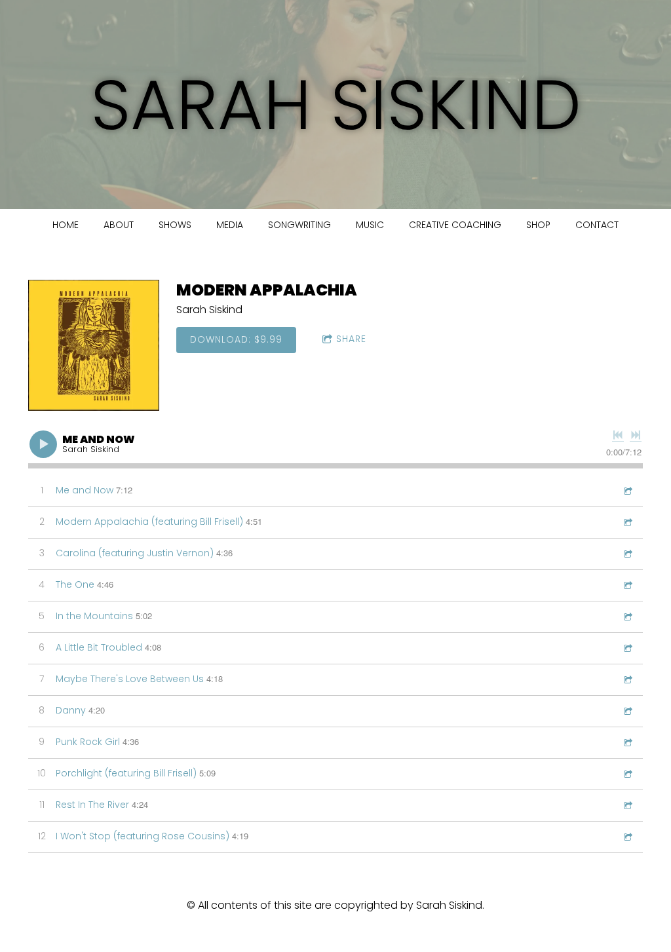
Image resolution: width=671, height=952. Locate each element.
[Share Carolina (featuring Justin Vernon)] (627, 553)
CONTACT (597, 224)
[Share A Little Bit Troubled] (627, 647)
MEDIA (229, 224)
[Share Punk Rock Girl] (627, 742)
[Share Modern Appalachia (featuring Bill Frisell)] (627, 522)
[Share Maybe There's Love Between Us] (627, 679)
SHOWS (175, 224)
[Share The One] (627, 585)
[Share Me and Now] (627, 490)
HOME (65, 224)
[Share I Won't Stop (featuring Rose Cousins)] (627, 836)
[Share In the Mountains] (627, 616)
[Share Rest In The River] (627, 805)
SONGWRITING (299, 224)
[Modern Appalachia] (93, 345)
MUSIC (370, 224)
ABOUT (119, 224)
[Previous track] (618, 435)
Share (351, 338)
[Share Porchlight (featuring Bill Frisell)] (627, 773)
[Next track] (636, 435)
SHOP (538, 224)
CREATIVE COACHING (455, 224)
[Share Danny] (627, 710)
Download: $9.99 (236, 339)
